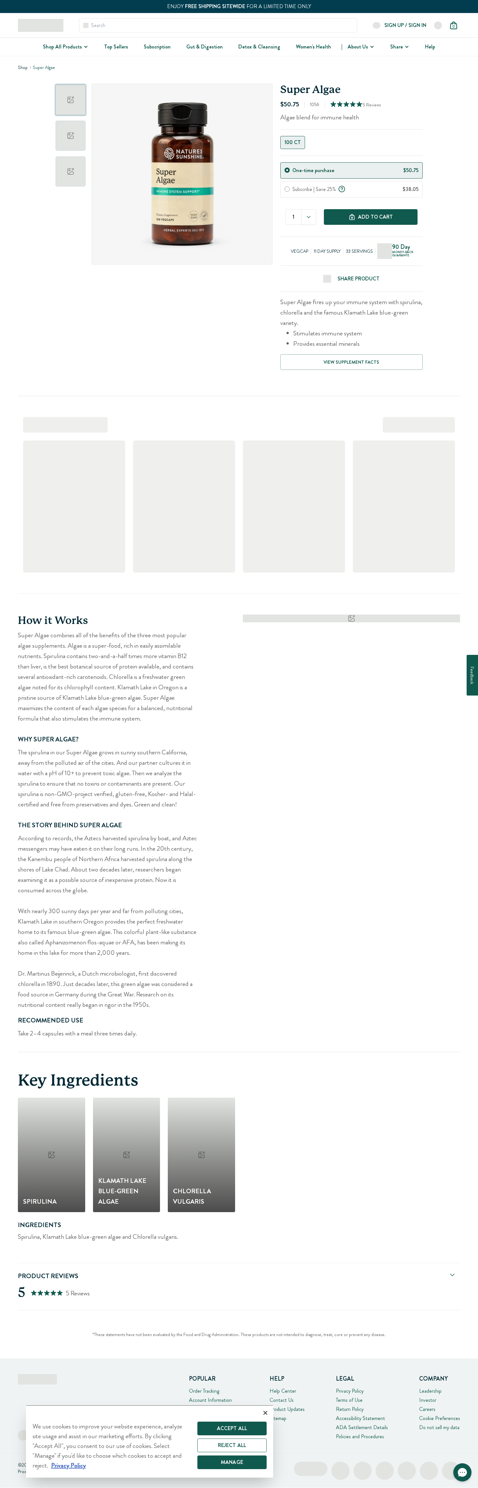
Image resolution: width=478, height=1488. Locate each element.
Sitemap (278, 1418)
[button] (462, 1472)
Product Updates (287, 1409)
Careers (427, 1409)
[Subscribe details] (342, 188)
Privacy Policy (350, 1391)
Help (430, 46)
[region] (149, 1441)
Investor (427, 1400)
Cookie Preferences (439, 1418)
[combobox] (308, 217)
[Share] (406, 46)
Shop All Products (62, 46)
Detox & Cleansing (259, 46)
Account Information (210, 1400)
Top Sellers (116, 46)
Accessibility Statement (360, 1418)
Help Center (283, 1391)
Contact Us (282, 1400)
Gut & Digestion (204, 46)
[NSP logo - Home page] (40, 25)
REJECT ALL (232, 1445)
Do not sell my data (439, 1427)
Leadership (430, 1391)
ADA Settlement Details (362, 1427)
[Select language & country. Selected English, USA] (438, 25)
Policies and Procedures (360, 1436)
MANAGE (232, 1462)
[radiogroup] (351, 142)
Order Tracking (204, 1391)
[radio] (287, 170)
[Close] (265, 1413)
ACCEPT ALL (232, 1428)
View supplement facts (351, 362)
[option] (71, 100)
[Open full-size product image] (182, 174)
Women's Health (313, 46)
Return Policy (350, 1409)
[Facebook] (23, 1435)
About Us (358, 46)
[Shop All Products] (85, 46)
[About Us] (371, 46)
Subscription (157, 46)
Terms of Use (349, 1400)
